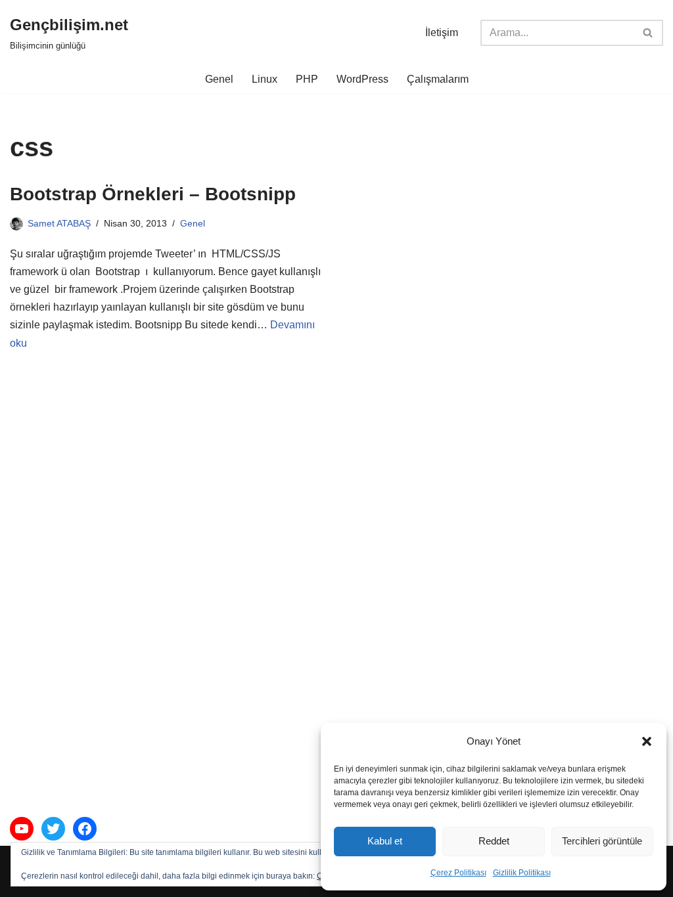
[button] (646, 741)
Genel (219, 79)
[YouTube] (22, 829)
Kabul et (384, 840)
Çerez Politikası (458, 872)
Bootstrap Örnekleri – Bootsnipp (153, 194)
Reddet (493, 840)
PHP (307, 79)
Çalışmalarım (438, 79)
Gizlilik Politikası (522, 872)
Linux (264, 79)
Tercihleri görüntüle (602, 840)
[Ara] (648, 33)
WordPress (362, 79)
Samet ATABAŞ (59, 223)
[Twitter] (53, 829)
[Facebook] (85, 829)
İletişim (441, 32)
